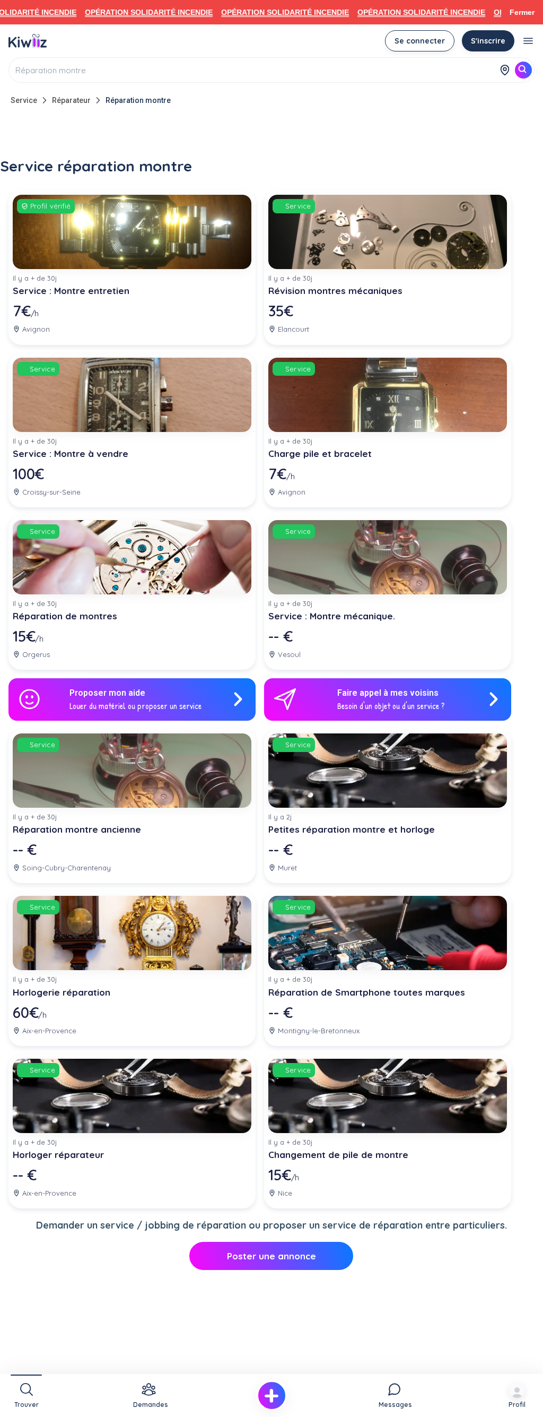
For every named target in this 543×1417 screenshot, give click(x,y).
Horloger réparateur (58, 1154)
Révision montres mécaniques (335, 290)
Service (24, 100)
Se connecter (420, 41)
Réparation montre (138, 100)
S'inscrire (488, 41)
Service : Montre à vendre (70, 453)
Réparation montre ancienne (77, 829)
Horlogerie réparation (61, 992)
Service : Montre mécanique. (331, 615)
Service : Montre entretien (71, 290)
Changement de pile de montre (338, 1154)
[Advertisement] (271, 133)
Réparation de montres (65, 615)
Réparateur (71, 100)
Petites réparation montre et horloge (351, 829)
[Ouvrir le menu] (528, 40)
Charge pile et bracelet (320, 453)
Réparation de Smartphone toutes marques (366, 992)
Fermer (522, 12)
